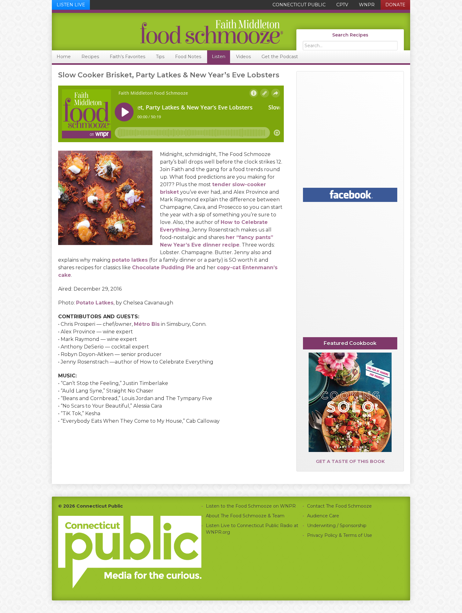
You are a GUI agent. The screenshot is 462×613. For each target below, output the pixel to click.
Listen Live (71, 5)
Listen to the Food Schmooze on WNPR (251, 506)
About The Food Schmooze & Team (245, 516)
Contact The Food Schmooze (339, 506)
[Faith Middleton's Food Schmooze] (168, 31)
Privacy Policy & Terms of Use (339, 535)
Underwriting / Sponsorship (336, 525)
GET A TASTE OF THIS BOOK (350, 461)
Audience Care (323, 516)
